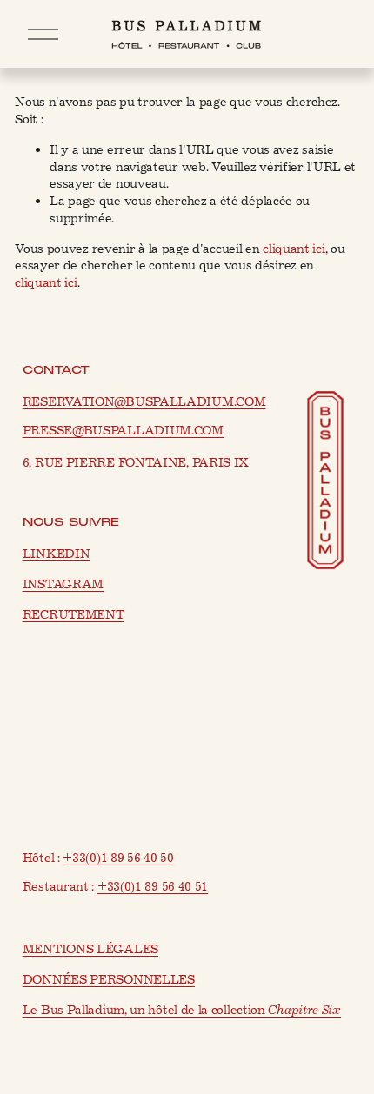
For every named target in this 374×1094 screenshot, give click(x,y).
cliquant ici (293, 249)
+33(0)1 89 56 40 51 (152, 887)
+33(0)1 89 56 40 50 (118, 858)
